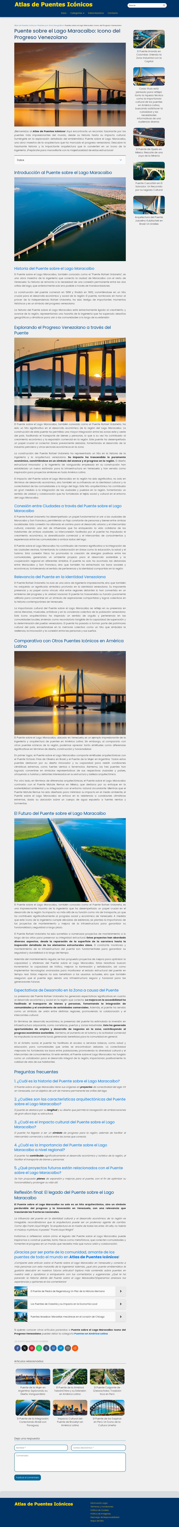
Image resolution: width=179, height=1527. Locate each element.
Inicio (63, 13)
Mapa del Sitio (97, 1521)
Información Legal (99, 1503)
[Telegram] (61, 1348)
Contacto (113, 13)
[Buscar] (164, 5)
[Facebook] (17, 1348)
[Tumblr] (46, 1348)
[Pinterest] (32, 1348)
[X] (24, 1348)
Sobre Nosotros (96, 13)
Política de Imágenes (101, 1513)
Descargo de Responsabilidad (105, 1517)
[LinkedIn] (53, 1348)
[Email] (68, 1348)
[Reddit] (75, 1348)
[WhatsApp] (39, 1348)
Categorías (76, 13)
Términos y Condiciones (102, 1506)
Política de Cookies (100, 1510)
